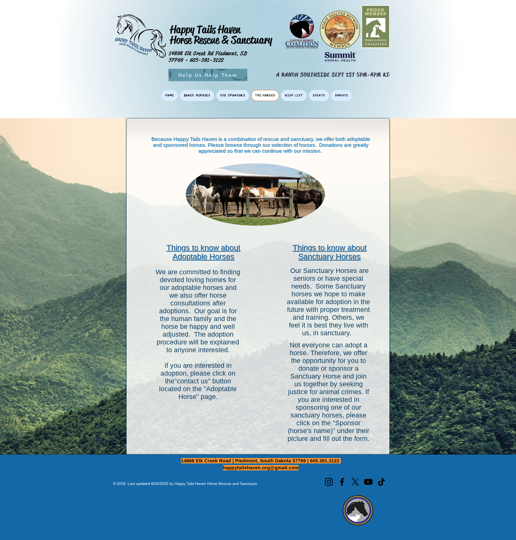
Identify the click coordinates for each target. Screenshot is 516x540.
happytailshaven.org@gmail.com (261, 467)
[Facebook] (342, 482)
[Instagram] (329, 482)
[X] (355, 482)
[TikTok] (381, 482)
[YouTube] (368, 482)
